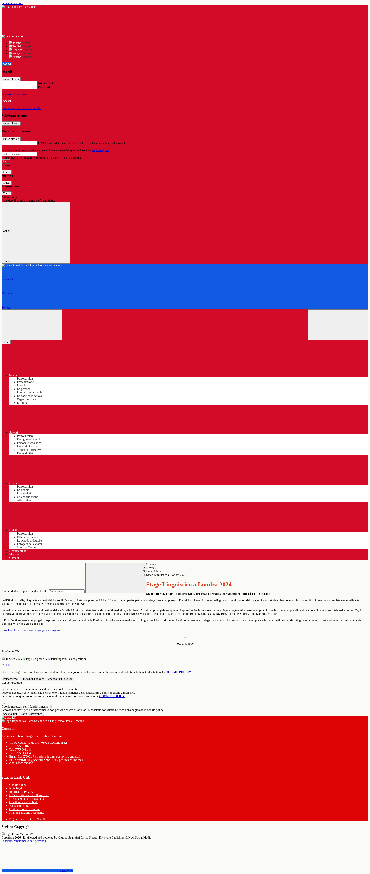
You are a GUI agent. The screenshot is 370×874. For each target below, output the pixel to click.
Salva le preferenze (31, 713)
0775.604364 (23, 753)
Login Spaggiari (100, 150)
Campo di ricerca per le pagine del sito (25, 591)
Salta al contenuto (12, 3)
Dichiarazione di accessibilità (27, 798)
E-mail (42, 142)
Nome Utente (46, 83)
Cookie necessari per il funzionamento (25, 706)
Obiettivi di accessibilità (23, 802)
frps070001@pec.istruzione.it (50, 760)
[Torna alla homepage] (185, 265)
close (6, 342)
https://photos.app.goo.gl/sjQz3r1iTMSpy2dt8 (42, 631)
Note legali (16, 788)
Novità (150, 567)
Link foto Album (12, 630)
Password (44, 87)
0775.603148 (23, 749)
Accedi (7, 63)
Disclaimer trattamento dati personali (24, 841)
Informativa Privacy (21, 791)
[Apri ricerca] (338, 324)
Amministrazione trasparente (26, 812)
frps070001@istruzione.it (49, 756)
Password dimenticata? (15, 94)
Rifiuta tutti (32, 678)
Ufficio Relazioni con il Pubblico (29, 795)
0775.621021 (23, 746)
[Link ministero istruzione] (19, 6)
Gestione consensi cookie (24, 809)
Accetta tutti (60, 678)
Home (150, 564)
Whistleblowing (19, 805)
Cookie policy (17, 784)
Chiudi (6, 172)
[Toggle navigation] (32, 324)
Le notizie (152, 571)
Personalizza (10, 678)
